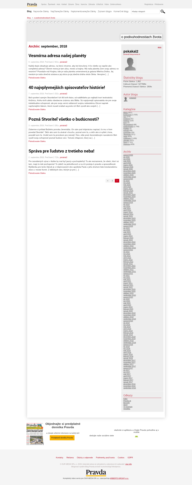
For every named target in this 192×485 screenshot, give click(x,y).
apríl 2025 (127, 187)
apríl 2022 (127, 258)
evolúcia (126, 119)
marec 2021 (128, 283)
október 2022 (128, 246)
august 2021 (128, 274)
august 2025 (128, 179)
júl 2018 (126, 347)
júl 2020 (126, 299)
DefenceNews (115, 4)
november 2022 (129, 244)
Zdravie (71, 4)
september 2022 (129, 248)
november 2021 (129, 268)
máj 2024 (127, 208)
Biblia (125, 113)
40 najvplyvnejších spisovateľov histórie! (67, 87)
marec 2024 (128, 212)
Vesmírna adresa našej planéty (57, 55)
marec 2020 (128, 307)
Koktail (64, 4)
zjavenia (126, 144)
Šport (125, 405)
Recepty (126, 403)
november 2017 (129, 362)
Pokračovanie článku (37, 78)
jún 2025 (126, 183)
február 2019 (128, 333)
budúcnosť (127, 115)
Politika (126, 129)
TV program (127, 407)
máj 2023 (127, 232)
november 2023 (129, 220)
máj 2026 (127, 161)
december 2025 (129, 171)
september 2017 (129, 366)
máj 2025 (127, 185)
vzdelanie (127, 138)
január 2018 (128, 358)
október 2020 (128, 293)
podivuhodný (128, 127)
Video (106, 4)
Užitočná (99, 4)
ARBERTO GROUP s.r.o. (119, 478)
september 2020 (129, 295)
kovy (125, 123)
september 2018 (129, 343)
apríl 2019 (127, 329)
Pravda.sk (127, 401)
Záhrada (91, 4)
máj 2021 (127, 279)
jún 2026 (126, 159)
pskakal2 (63, 62)
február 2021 (128, 285)
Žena (77, 4)
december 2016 (129, 384)
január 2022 (128, 264)
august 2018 (128, 345)
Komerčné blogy (121, 11)
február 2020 (128, 309)
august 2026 (128, 155)
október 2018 (128, 341)
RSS (159, 48)
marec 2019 (128, 331)
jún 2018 (126, 349)
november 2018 (129, 339)
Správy (44, 4)
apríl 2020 (127, 305)
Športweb (51, 4)
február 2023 (128, 238)
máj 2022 (127, 256)
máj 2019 (127, 327)
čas (124, 117)
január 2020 (128, 311)
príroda (126, 131)
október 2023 (128, 222)
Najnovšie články (41, 11)
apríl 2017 (127, 376)
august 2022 (128, 250)
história (126, 121)
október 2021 (128, 270)
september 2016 (129, 388)
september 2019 (129, 319)
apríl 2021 (127, 281)
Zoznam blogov (105, 11)
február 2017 (128, 380)
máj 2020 (127, 303)
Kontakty (59, 458)
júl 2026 (126, 157)
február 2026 (128, 167)
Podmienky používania (105, 458)
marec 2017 (128, 378)
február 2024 (128, 214)
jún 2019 (126, 325)
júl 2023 (126, 228)
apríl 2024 (127, 210)
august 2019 (128, 321)
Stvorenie (127, 134)
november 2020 (129, 291)
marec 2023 (128, 236)
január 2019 (128, 335)
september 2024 (129, 201)
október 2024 (128, 199)
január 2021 (128, 287)
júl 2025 (126, 181)
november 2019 (129, 315)
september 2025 (129, 177)
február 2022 (128, 262)
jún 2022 (126, 254)
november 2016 (129, 386)
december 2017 (129, 360)
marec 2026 (128, 165)
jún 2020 (126, 301)
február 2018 (128, 356)
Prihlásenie (159, 4)
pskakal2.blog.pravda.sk (131, 54)
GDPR (130, 458)
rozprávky (127, 132)
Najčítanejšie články (60, 11)
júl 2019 (126, 323)
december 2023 (129, 218)
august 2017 (128, 368)
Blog (29, 11)
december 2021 (129, 266)
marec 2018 (128, 354)
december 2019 (129, 313)
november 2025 (129, 173)
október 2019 (128, 317)
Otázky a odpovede (85, 458)
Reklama (70, 458)
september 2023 (129, 224)
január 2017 (128, 382)
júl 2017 (126, 370)
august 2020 (128, 297)
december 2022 (129, 242)
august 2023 (128, 226)
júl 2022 (126, 252)
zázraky (126, 140)
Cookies (121, 458)
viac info (128, 464)
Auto (58, 4)
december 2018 (129, 337)
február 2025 (128, 191)
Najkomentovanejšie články (83, 11)
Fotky (125, 399)
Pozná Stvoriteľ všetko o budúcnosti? (64, 119)
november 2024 (129, 197)
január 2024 (128, 216)
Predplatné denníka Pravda (62, 438)
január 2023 (128, 240)
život (125, 142)
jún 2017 (126, 372)
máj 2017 (127, 374)
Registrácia (148, 4)
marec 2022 (128, 260)
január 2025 (128, 193)
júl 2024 (126, 205)
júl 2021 (126, 276)
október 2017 (128, 364)
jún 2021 (126, 278)
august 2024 (128, 203)
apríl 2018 (127, 352)
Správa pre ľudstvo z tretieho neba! (61, 151)
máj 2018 (127, 351)
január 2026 (128, 169)
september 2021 (129, 272)
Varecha (84, 4)
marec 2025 (128, 189)
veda (125, 136)
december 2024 (129, 195)
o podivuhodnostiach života (44, 18)
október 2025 (128, 175)
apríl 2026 (127, 163)
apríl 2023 (127, 234)
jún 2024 (126, 206)
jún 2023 (126, 230)
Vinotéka (126, 409)
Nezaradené (128, 125)
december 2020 (129, 289)
